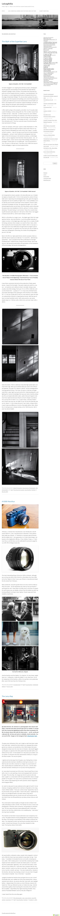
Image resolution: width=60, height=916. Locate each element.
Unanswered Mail (48, 107)
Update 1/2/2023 (47, 111)
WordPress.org (47, 180)
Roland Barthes (47, 75)
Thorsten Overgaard (51, 83)
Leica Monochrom (51, 63)
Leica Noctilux (28, 490)
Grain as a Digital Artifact (49, 135)
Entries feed (46, 176)
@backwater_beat (32, 736)
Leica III (45, 52)
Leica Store (8, 900)
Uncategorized (16, 684)
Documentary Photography (28, 488)
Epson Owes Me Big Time (49, 151)
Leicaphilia (7, 3)
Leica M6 (55, 62)
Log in (45, 174)
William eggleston (47, 85)
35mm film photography (48, 37)
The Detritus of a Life (48, 100)
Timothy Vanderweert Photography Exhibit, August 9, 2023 (51, 96)
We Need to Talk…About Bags (50, 148)
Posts (3, 11)
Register (45, 173)
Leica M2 (47, 56)
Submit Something (44, 11)
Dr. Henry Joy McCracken (49, 43)
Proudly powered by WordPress (8, 913)
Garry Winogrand (47, 46)
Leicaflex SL (54, 51)
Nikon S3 (46, 73)
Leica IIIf (49, 53)
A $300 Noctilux (8, 501)
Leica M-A (54, 55)
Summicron (54, 78)
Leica (23, 898)
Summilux (46, 79)
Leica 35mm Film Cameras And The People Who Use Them (22, 11)
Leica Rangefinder (49, 68)
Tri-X (55, 84)
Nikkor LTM (54, 71)
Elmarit (45, 45)
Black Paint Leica (47, 38)
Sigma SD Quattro (49, 77)
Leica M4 (48, 60)
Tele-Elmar (51, 79)
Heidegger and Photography (50, 47)
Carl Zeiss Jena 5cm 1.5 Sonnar (50, 40)
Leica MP (47, 65)
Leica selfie (47, 70)
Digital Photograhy (17, 488)
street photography (47, 78)
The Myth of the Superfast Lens (14, 41)
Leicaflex (49, 51)
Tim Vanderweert (49, 84)
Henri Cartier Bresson (48, 49)
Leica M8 (46, 64)
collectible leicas (50, 42)
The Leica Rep (7, 696)
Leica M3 (48, 58)
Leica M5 (47, 62)
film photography (51, 45)
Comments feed (47, 178)
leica (45, 51)
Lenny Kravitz (47, 71)
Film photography (17, 898)
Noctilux (33, 490)
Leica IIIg (54, 53)
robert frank (48, 74)
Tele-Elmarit (46, 80)
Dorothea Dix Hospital (19, 490)
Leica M (47, 54)
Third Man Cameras (48, 81)
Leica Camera (28, 898)
